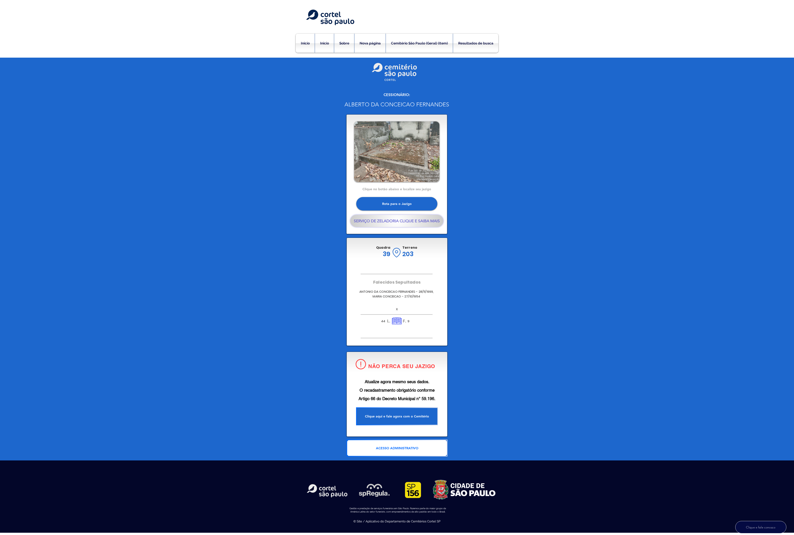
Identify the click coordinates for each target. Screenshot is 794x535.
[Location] (396, 253)
